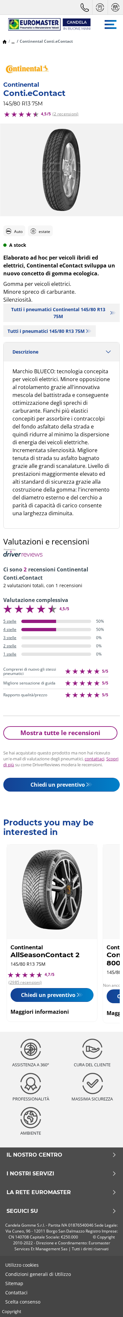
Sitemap (14, 1283)
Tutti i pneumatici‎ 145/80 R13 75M (46, 331)
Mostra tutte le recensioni (60, 732)
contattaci (94, 759)
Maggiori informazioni (39, 1011)
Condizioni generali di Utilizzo (38, 1274)
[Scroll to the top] (105, 1303)
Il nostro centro (34, 1155)
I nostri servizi (30, 1173)
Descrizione (25, 352)
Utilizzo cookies (22, 1265)
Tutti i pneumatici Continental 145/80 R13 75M (58, 312)
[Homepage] (5, 41)
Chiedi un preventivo (58, 784)
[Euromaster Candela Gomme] (46, 24)
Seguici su (22, 1211)
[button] (12, 41)
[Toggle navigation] (110, 24)
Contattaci (16, 1292)
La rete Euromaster (39, 1192)
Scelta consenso (22, 1302)
